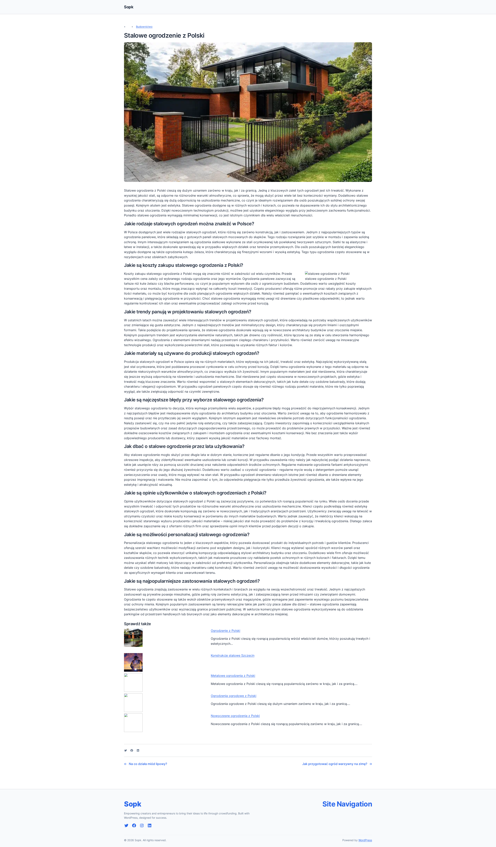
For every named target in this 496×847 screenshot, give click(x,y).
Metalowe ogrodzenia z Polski (233, 676)
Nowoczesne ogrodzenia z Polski (235, 716)
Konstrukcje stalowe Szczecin (232, 655)
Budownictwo (144, 26)
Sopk (128, 7)
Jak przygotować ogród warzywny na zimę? (334, 764)
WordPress (365, 840)
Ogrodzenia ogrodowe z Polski (233, 696)
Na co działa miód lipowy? (148, 764)
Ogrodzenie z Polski (225, 631)
